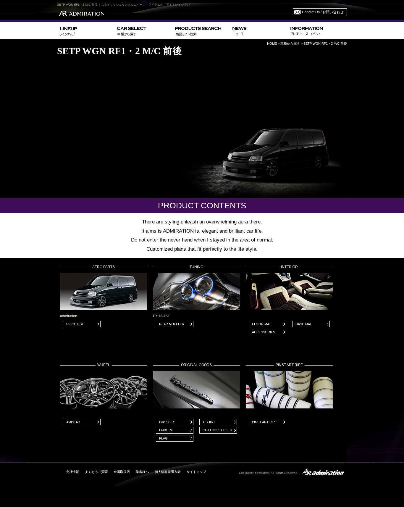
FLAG (163, 438)
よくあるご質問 (96, 472)
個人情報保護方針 (168, 472)
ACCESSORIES (263, 332)
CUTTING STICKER (217, 430)
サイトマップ (196, 472)
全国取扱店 (122, 472)
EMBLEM (165, 430)
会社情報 (72, 472)
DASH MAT (303, 324)
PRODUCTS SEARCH (201, 30)
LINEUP (86, 30)
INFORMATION (317, 30)
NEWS (259, 30)
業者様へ (142, 472)
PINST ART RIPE (264, 422)
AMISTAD (73, 422)
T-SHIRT (209, 422)
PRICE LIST (75, 324)
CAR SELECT (143, 30)
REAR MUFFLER (171, 324)
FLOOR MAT (261, 324)
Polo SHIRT (167, 422)
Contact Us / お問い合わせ (323, 12)
